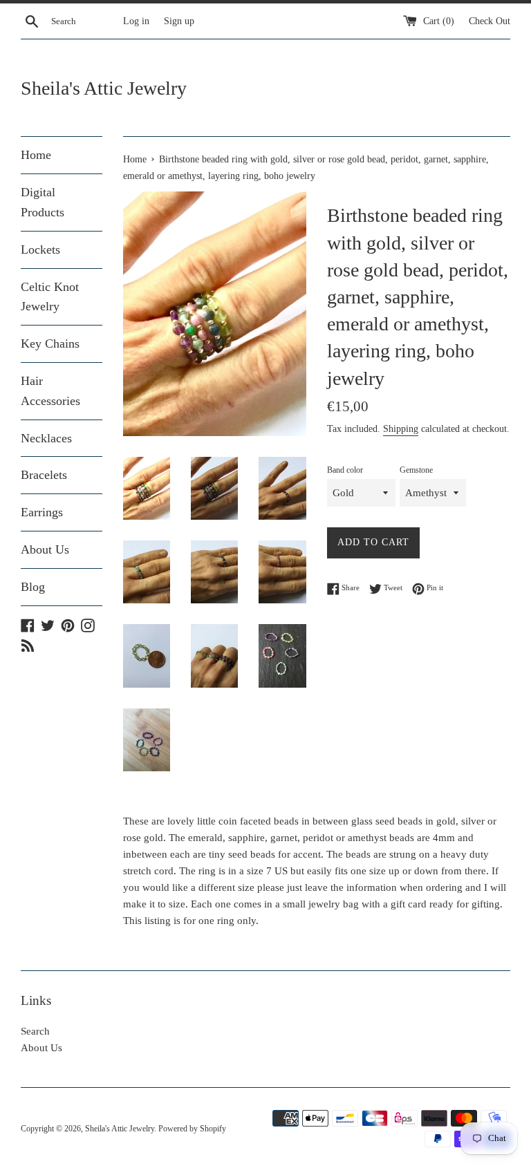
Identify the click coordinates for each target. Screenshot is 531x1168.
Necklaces (46, 438)
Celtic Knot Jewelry (50, 297)
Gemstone (416, 470)
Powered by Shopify (192, 1128)
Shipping (400, 429)
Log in (136, 21)
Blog (33, 587)
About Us (45, 549)
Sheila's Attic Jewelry (104, 88)
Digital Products (42, 202)
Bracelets (44, 475)
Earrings (42, 512)
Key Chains (50, 343)
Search (35, 1031)
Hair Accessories (50, 391)
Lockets (40, 249)
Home (36, 155)
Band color (345, 470)
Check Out (489, 21)
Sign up (179, 21)
